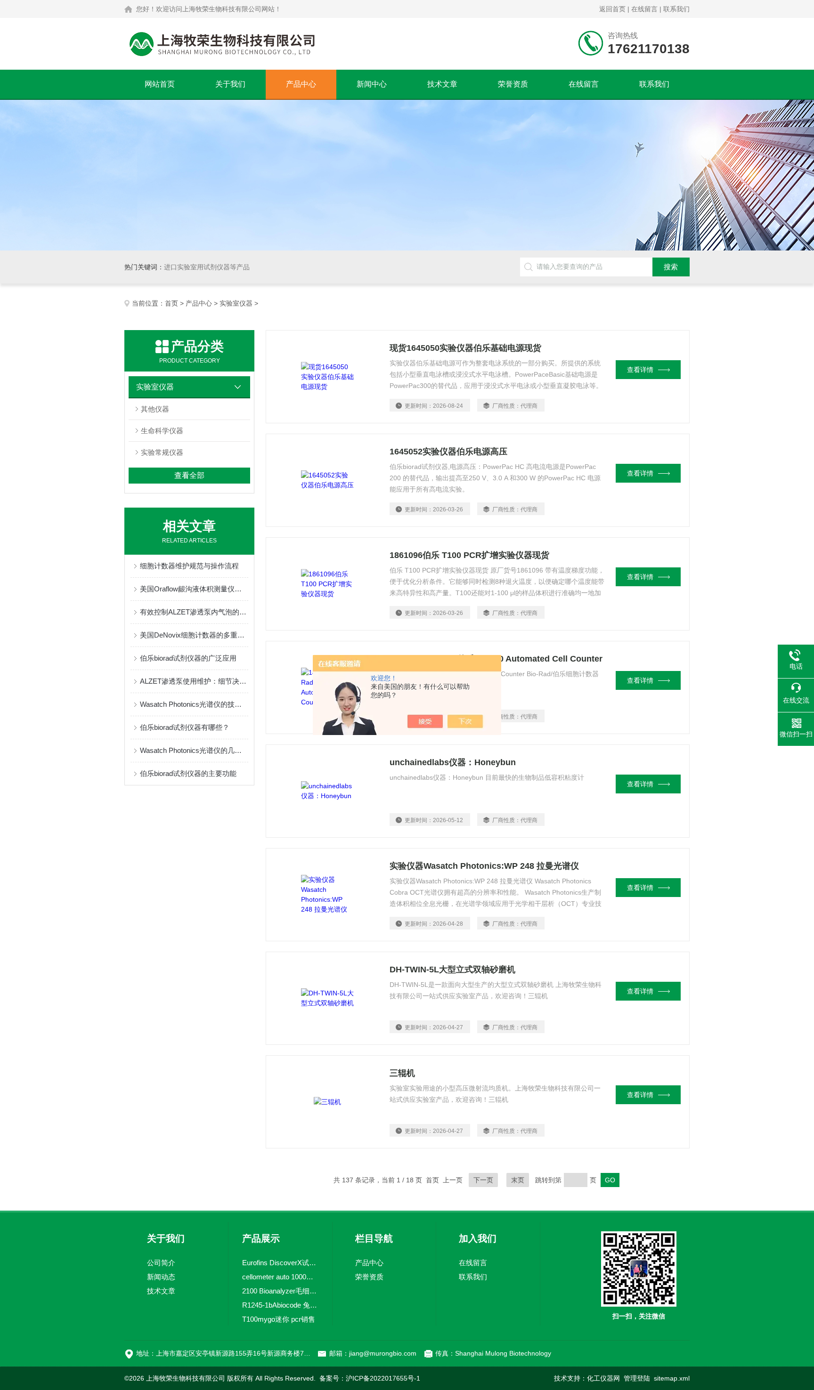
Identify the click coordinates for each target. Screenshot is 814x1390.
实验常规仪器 (162, 452)
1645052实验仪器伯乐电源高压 (448, 451)
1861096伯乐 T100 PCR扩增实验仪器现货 (469, 555)
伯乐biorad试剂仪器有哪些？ (184, 727)
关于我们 (230, 84)
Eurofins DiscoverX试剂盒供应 (280, 1263)
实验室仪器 (236, 303)
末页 (517, 1180)
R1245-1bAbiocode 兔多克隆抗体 (280, 1305)
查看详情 (640, 369)
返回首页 (612, 9)
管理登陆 (637, 1378)
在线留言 (644, 9)
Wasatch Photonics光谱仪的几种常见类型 (194, 750)
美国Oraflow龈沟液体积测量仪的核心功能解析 (194, 589)
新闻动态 (161, 1277)
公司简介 (161, 1263)
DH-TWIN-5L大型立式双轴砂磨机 (452, 969)
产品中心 (301, 84)
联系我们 (676, 9)
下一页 (483, 1180)
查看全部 (189, 475)
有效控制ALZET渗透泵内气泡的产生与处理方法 (194, 612)
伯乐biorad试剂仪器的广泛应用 (188, 658)
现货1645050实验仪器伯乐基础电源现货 (465, 348)
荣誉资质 (513, 84)
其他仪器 (155, 409)
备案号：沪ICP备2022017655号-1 (369, 1378)
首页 (171, 303)
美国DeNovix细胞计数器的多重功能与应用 (194, 635)
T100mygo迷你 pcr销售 (278, 1319)
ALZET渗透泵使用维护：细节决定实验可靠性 (194, 681)
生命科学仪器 (162, 431)
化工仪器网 (603, 1378)
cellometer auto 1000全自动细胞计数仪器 (280, 1277)
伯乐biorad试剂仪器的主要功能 (188, 773)
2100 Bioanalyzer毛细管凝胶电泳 (280, 1291)
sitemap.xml (672, 1378)
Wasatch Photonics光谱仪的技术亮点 (194, 704)
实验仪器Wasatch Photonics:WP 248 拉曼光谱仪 (484, 866)
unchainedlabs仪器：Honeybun (453, 762)
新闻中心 (372, 84)
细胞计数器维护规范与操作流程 (189, 566)
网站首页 (160, 84)
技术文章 (442, 84)
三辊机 (402, 1073)
